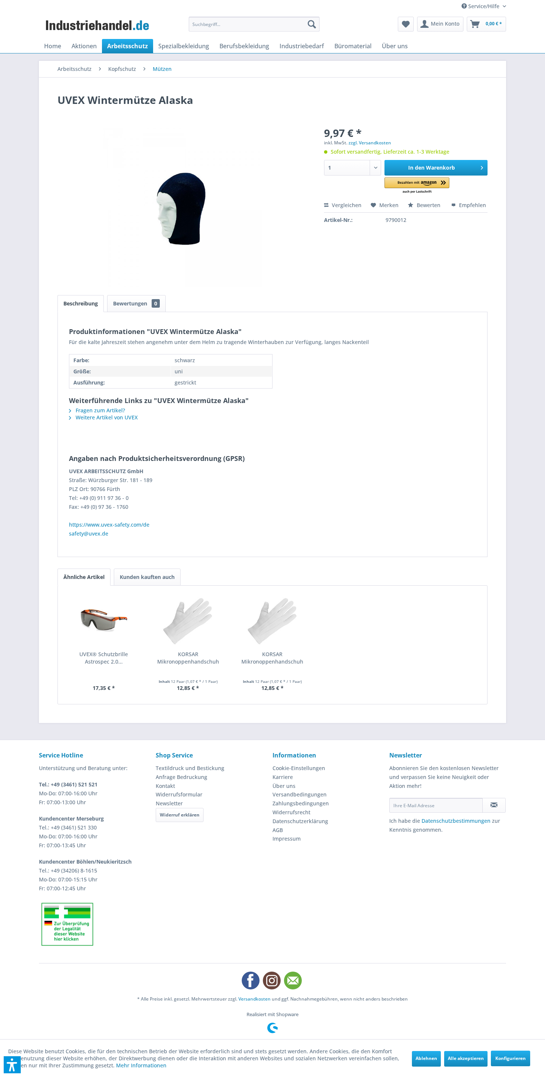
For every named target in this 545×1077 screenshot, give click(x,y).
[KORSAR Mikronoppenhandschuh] (188, 621)
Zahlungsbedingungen (300, 803)
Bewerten (428, 205)
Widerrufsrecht (291, 812)
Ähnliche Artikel (84, 576)
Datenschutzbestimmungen (456, 820)
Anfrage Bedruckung (181, 776)
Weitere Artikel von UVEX (106, 417)
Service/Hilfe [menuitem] (484, 6)
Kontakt (165, 785)
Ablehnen (426, 1058)
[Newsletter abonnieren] (494, 805)
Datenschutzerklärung (300, 821)
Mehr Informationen (141, 1065)
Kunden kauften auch (147, 576)
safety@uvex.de (88, 533)
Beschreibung (80, 303)
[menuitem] (254, 24)
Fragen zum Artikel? (99, 410)
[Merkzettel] (406, 24)
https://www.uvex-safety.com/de (109, 524)
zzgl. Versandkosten (370, 143)
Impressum (286, 838)
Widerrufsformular (179, 794)
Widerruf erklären (179, 815)
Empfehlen (472, 205)
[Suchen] (312, 24)
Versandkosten (254, 999)
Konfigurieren (510, 1058)
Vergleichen (345, 205)
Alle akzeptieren (466, 1058)
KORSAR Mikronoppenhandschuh (188, 658)
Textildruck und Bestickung (190, 768)
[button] (416, 185)
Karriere (282, 776)
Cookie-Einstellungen (298, 768)
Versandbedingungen (299, 794)
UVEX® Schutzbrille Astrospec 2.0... (103, 658)
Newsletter (169, 803)
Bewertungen (135, 303)
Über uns (283, 785)
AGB (277, 830)
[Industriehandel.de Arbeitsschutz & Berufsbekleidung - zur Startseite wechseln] (98, 26)
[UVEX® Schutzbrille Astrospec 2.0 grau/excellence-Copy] (104, 621)
